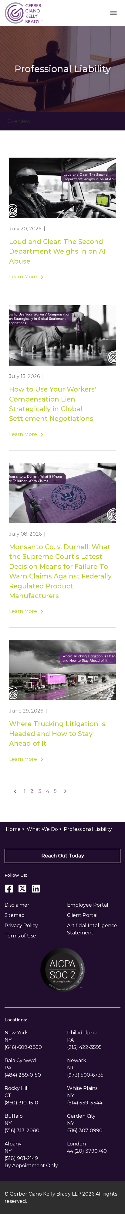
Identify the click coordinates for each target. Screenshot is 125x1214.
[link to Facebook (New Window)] (9, 888)
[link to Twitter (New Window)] (22, 888)
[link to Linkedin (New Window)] (35, 888)
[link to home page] (23, 12)
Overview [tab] (18, 121)
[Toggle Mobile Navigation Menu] (113, 13)
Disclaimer (17, 905)
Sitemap (15, 915)
